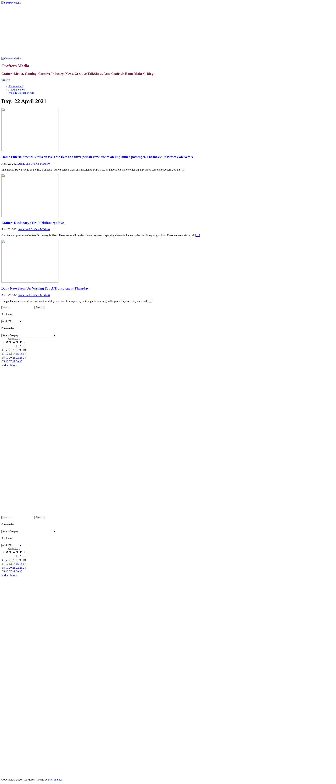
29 (17, 361)
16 (20, 353)
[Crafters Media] (11, 2)
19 (6, 357)
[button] (5, 80)
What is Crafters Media (21, 92)
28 (13, 361)
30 (20, 361)
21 (13, 357)
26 (6, 361)
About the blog (16, 89)
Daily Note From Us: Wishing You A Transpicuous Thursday (45, 288)
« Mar (4, 365)
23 (20, 357)
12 (6, 353)
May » (13, 365)
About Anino (15, 86)
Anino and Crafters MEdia (33, 163)
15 (17, 353)
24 (24, 357)
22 (17, 357)
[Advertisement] (168, 30)
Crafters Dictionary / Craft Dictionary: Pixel (33, 223)
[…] (182, 169)
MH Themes (55, 779)
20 (10, 357)
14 (13, 353)
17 (24, 353)
